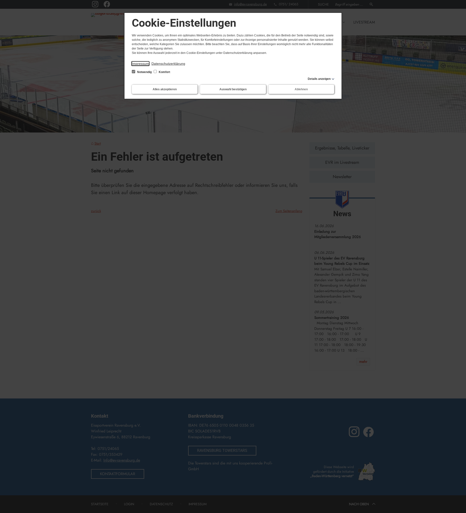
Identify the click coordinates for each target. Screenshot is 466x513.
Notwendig (144, 72)
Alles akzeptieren (165, 89)
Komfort (164, 72)
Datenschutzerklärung (168, 64)
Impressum (140, 64)
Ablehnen (301, 89)
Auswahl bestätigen (233, 89)
